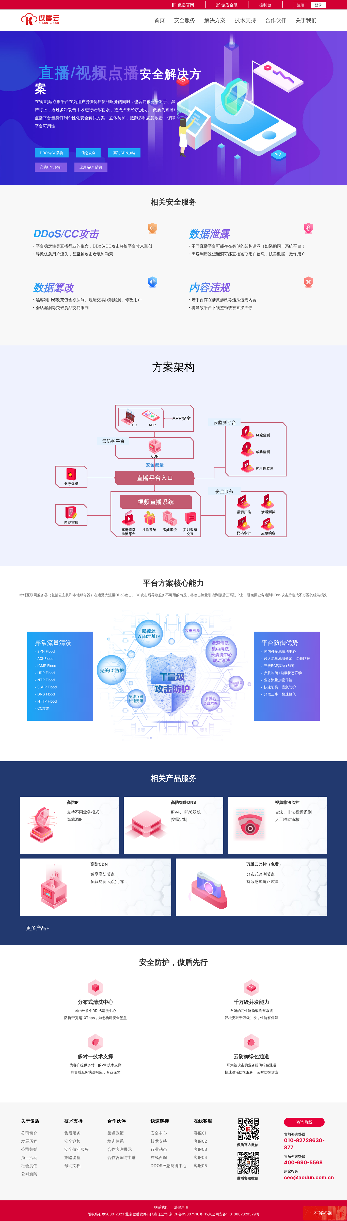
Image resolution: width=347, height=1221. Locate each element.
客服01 (200, 1133)
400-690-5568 (303, 1162)
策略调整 (72, 1157)
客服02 (200, 1141)
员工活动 (29, 1157)
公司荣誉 (29, 1149)
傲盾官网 (186, 4)
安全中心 (159, 1133)
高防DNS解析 (51, 167)
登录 (318, 5)
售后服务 (72, 1133)
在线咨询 (159, 1157)
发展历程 (29, 1141)
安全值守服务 (76, 1149)
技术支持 (245, 20)
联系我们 (161, 1207)
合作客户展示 (119, 1149)
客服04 (200, 1157)
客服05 (200, 1165)
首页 (159, 20)
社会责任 (29, 1165)
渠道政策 (115, 1133)
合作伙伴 (276, 20)
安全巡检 (72, 1141)
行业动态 (159, 1149)
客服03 (200, 1149)
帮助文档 (72, 1165)
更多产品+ (38, 928)
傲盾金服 (229, 4)
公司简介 (29, 1133)
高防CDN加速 (124, 153)
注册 (300, 5)
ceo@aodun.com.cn (309, 1177)
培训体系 (115, 1141)
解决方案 (215, 20)
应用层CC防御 (91, 167)
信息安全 (88, 153)
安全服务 (184, 20)
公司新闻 (29, 1173)
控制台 (265, 4)
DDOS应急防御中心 (169, 1165)
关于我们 (306, 20)
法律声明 (181, 1207)
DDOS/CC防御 (52, 153)
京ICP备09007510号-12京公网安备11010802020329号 (214, 1214)
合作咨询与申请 (121, 1157)
